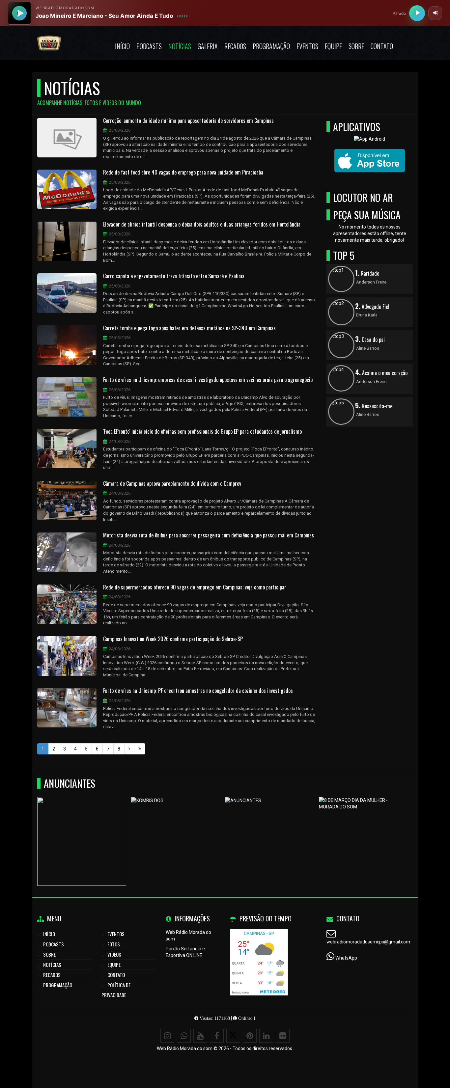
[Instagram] (167, 1036)
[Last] (139, 748)
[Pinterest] (250, 1036)
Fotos (113, 944)
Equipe (333, 46)
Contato (382, 46)
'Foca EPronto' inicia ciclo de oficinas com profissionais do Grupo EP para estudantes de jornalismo (202, 432)
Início (122, 46)
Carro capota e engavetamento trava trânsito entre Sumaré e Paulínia (173, 276)
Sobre (356, 46)
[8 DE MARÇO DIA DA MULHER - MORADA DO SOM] (363, 829)
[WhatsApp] (184, 1036)
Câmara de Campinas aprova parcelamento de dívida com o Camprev (172, 484)
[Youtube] (200, 1036)
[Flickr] (283, 1036)
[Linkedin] (266, 1036)
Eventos (307, 46)
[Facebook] (217, 1036)
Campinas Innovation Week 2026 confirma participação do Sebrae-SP (173, 639)
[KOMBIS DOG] (175, 829)
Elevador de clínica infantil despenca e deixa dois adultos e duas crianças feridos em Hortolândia (201, 225)
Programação (271, 46)
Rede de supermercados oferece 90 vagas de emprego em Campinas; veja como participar (194, 587)
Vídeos (114, 954)
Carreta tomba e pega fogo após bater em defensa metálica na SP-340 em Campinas (189, 328)
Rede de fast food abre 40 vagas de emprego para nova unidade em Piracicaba (183, 173)
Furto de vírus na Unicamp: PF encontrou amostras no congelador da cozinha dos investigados (198, 691)
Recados (235, 46)
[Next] (129, 748)
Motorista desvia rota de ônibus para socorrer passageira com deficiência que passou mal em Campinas (208, 535)
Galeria (208, 46)
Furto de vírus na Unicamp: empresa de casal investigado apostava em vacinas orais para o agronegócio (208, 380)
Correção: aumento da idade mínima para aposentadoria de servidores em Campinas (188, 121)
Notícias (179, 46)
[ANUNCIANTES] (269, 829)
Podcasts (149, 46)
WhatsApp (346, 958)
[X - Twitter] (233, 1036)
